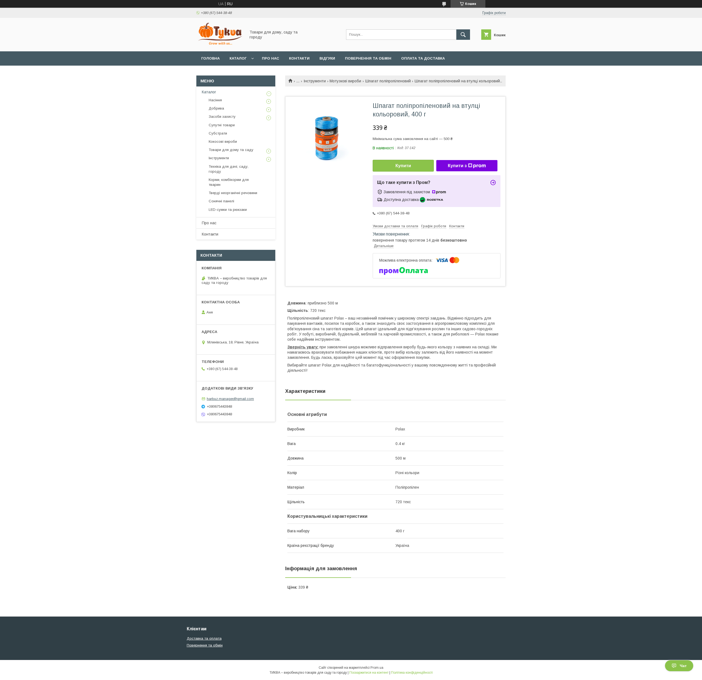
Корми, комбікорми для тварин (229, 182)
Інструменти (315, 81)
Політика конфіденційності (412, 673)
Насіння (215, 100)
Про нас (270, 58)
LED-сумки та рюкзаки (228, 210)
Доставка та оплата (204, 638)
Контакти (299, 58)
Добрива (216, 108)
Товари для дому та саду (231, 150)
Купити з (457, 165)
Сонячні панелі (221, 201)
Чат (683, 666)
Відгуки (327, 58)
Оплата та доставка (423, 58)
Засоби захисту (222, 116)
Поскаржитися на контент (369, 673)
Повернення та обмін (368, 58)
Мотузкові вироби (345, 81)
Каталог (238, 58)
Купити (403, 165)
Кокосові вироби (223, 141)
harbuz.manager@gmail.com (230, 399)
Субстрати (218, 133)
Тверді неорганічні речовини (233, 193)
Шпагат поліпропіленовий (388, 81)
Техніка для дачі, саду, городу (228, 169)
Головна (210, 58)
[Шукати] (463, 34)
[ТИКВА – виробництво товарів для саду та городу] (219, 44)
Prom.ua (376, 668)
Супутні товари (222, 125)
